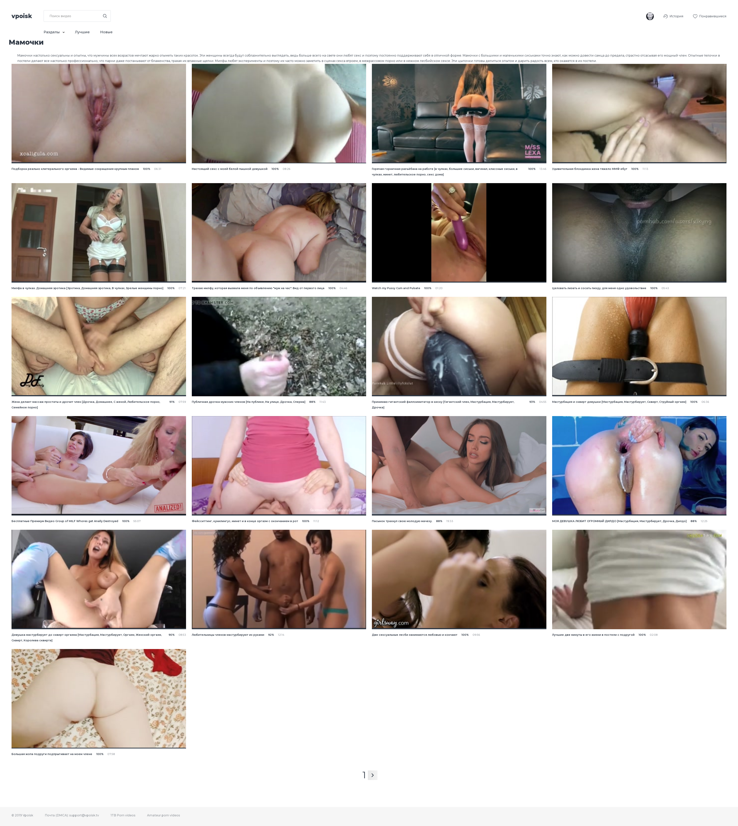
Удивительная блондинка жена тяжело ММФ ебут (589, 169)
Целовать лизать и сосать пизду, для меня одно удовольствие (599, 288)
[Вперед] (372, 775)
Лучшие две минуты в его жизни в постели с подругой (593, 635)
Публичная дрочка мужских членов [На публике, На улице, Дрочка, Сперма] (248, 402)
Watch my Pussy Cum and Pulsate (396, 288)
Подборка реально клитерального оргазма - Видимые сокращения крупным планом (75, 169)
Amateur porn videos (163, 815)
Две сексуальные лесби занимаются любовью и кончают (414, 635)
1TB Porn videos (123, 815)
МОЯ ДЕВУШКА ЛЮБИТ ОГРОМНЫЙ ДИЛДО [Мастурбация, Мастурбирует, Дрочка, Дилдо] (619, 521)
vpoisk (22, 16)
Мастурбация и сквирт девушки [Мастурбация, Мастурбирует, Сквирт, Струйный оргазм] (619, 402)
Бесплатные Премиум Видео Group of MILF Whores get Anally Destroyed (65, 521)
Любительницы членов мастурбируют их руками (228, 635)
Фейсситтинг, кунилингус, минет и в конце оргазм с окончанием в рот (245, 521)
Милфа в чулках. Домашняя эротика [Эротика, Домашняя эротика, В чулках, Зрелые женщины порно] (87, 288)
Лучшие (82, 32)
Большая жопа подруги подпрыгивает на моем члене (52, 754)
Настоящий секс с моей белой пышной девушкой (230, 169)
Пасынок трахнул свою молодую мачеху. (402, 521)
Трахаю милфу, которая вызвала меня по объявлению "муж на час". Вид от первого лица (258, 288)
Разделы (52, 32)
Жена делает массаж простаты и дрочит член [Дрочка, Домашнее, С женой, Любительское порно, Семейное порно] (86, 404)
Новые (106, 32)
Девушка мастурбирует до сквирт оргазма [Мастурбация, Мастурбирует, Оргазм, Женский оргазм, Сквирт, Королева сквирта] (87, 637)
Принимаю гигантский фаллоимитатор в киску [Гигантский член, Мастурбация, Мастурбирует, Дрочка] (443, 404)
